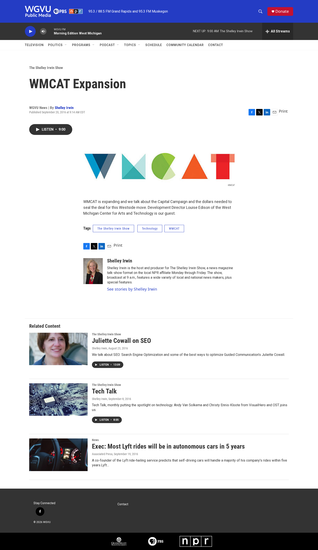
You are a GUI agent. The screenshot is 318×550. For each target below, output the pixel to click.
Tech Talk (104, 391)
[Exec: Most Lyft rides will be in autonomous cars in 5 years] (58, 454)
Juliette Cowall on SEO (121, 340)
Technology (150, 228)
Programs (81, 45)
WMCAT (174, 228)
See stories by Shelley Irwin (132, 289)
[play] (30, 31)
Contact (215, 45)
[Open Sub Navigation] (66, 45)
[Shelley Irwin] (93, 271)
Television (34, 45)
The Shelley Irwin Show (46, 68)
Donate (282, 11)
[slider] (50, 31)
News (95, 440)
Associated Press (102, 454)
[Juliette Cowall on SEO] (58, 349)
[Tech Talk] (58, 399)
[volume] (43, 31)
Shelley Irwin (64, 108)
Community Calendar (185, 45)
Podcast (107, 45)
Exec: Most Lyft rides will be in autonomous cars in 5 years (168, 446)
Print (283, 111)
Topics (130, 45)
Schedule (153, 45)
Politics (55, 45)
